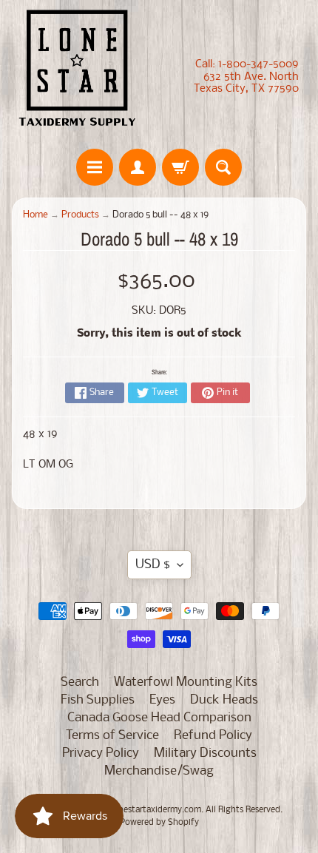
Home (35, 215)
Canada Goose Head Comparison (159, 718)
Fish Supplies (98, 700)
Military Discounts (205, 753)
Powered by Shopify (159, 822)
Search (80, 682)
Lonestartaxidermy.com (155, 810)
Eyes (162, 700)
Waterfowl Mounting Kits (185, 682)
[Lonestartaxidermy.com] (77, 70)
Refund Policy (213, 736)
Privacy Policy (100, 753)
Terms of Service (112, 736)
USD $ (152, 565)
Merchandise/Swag (159, 771)
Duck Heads (224, 700)
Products (80, 215)
